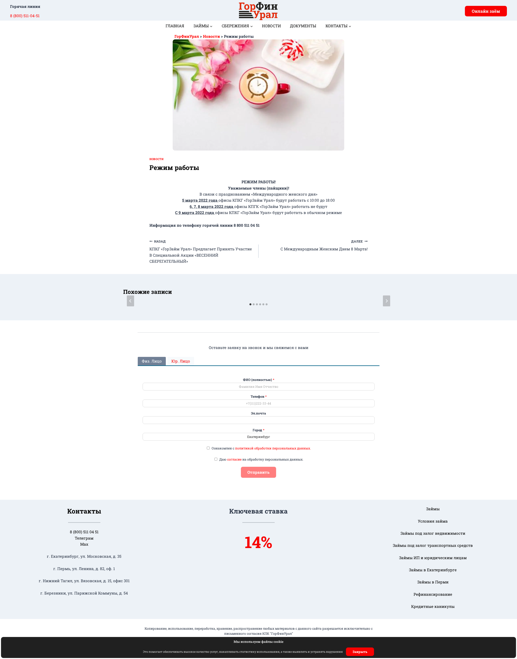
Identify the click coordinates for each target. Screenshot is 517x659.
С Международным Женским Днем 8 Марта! (324, 245)
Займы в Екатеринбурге (433, 569)
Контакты (84, 511)
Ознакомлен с (261, 448)
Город (258, 430)
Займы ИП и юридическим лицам (433, 557)
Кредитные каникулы (433, 606)
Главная (175, 25)
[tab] (250, 304)
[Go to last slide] (130, 300)
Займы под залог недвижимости (432, 533)
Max (84, 544)
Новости (271, 25)
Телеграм (84, 538)
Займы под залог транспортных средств (433, 545)
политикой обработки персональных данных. (273, 448)
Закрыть (360, 652)
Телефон (259, 396)
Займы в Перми (433, 581)
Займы (433, 508)
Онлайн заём (486, 11)
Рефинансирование (433, 594)
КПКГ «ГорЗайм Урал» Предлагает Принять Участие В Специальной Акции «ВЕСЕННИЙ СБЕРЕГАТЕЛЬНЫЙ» (200, 251)
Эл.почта (258, 413)
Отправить (258, 472)
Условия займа (433, 521)
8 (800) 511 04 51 (84, 531)
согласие (234, 459)
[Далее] (386, 300)
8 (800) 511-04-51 (25, 15)
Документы (303, 25)
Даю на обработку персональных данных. (261, 459)
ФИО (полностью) (258, 380)
